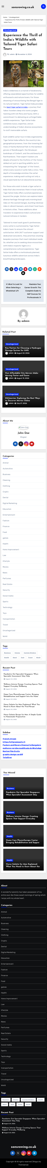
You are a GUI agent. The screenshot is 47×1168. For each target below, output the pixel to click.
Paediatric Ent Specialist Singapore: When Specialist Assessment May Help (23, 795)
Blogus (36, 1162)
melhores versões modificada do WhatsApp (22, 748)
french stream (9, 739)
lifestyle (6, 561)
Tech (22, 657)
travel (30, 657)
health (6, 657)
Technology (7, 607)
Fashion (6, 521)
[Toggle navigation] (3, 6)
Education (7, 509)
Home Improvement (11, 550)
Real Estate (7, 584)
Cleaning (6, 480)
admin (12, 54)
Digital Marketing (10, 503)
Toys (5, 613)
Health (5, 544)
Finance (6, 526)
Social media (8, 596)
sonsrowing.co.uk (23, 7)
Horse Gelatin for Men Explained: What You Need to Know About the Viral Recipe (23, 866)
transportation (9, 619)
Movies (5, 567)
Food (5, 532)
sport (15, 657)
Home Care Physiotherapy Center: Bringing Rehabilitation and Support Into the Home (23, 842)
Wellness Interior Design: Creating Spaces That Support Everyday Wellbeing (22, 819)
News (5, 573)
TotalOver (7, 757)
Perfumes (7, 578)
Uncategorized (10, 30)
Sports (5, 602)
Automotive (8, 469)
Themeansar (23, 1165)
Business (6, 474)
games (5, 538)
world (38, 657)
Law (4, 555)
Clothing (6, 486)
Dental (5, 498)
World (5, 636)
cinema (17, 653)
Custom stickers (30, 653)
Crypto (5, 492)
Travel (5, 625)
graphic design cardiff (13, 754)
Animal (6, 463)
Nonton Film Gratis (11, 751)
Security (6, 590)
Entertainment (9, 515)
